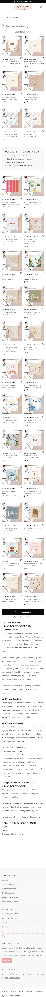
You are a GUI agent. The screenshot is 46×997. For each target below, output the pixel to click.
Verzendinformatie (9, 889)
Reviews (5, 927)
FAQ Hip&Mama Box (9, 884)
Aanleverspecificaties (10, 914)
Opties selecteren (7, 66)
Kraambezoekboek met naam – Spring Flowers (33, 386)
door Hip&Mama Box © (8, 59)
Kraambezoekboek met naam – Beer (33, 530)
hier (15, 797)
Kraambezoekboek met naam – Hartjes (10, 278)
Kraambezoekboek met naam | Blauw (10, 530)
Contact (5, 880)
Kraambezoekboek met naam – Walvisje (33, 421)
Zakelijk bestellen (8, 893)
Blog (3, 936)
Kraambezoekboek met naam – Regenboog (10, 386)
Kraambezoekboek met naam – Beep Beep (10, 565)
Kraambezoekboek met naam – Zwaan (10, 600)
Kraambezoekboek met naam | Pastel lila (10, 241)
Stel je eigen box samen (11, 918)
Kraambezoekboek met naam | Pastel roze (33, 457)
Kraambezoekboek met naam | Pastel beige (33, 136)
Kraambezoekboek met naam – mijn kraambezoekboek (10, 350)
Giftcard (5, 922)
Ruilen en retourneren (10, 902)
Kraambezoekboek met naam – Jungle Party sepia (12, 63)
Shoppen (7, 961)
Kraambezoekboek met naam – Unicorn (33, 565)
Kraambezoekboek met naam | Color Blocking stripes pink (11, 204)
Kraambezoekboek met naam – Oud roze (33, 98)
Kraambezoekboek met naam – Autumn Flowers (33, 600)
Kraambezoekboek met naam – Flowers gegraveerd (33, 242)
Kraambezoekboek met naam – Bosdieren (33, 203)
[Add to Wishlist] (21, 58)
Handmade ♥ (5, 561)
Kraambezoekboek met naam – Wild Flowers (33, 492)
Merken (4, 931)
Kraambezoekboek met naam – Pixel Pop (10, 421)
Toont (16, 26)
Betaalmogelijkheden (10, 897)
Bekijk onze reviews (12, 978)
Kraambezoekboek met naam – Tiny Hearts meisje (34, 63)
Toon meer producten (23, 612)
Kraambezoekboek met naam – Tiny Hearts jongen (10, 99)
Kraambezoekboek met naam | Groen (33, 313)
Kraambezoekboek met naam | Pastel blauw (10, 136)
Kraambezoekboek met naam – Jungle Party (33, 278)
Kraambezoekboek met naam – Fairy (10, 457)
